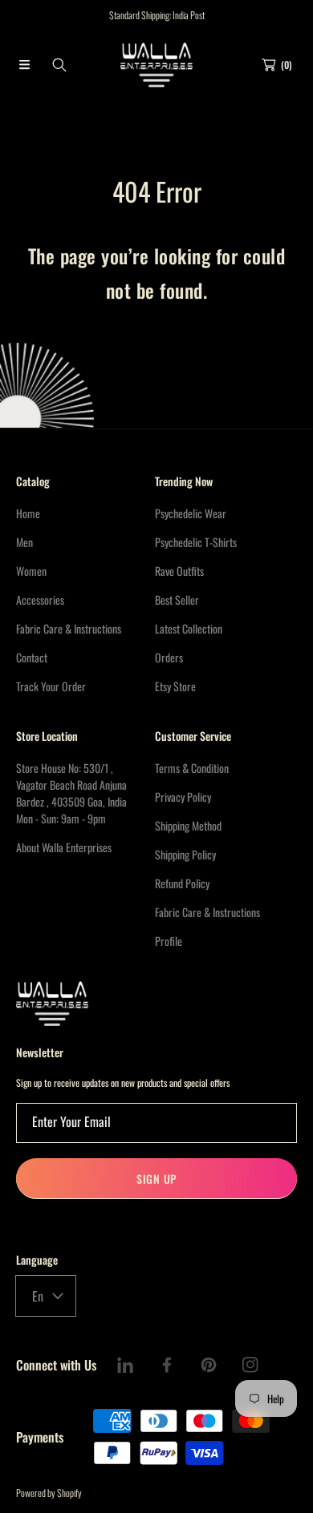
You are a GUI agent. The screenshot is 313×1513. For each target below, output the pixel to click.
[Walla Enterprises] (156, 64)
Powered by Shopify (49, 1492)
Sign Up (156, 1178)
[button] (24, 64)
